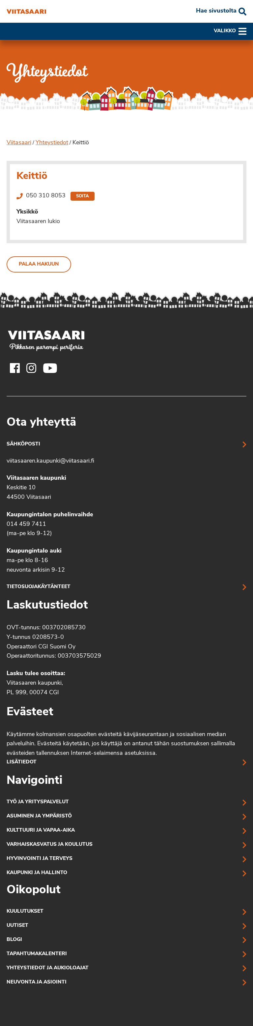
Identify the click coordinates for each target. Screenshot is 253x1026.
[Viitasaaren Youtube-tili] (50, 368)
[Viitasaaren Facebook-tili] (15, 368)
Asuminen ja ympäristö (39, 816)
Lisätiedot (22, 762)
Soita (82, 196)
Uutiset (17, 925)
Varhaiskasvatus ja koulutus (50, 844)
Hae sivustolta (216, 11)
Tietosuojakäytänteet (38, 586)
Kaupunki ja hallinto (37, 872)
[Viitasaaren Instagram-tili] (31, 368)
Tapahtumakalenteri (37, 954)
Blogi (14, 939)
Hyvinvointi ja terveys (39, 858)
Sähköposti (23, 444)
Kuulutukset (25, 911)
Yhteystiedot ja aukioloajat (48, 968)
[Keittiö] (26, 11)
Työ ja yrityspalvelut (38, 802)
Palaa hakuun (39, 264)
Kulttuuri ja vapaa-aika (41, 830)
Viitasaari (19, 143)
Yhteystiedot (52, 143)
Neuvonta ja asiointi (37, 982)
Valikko (225, 31)
